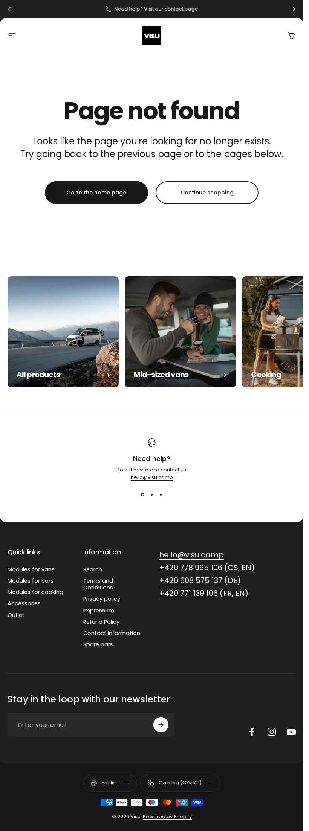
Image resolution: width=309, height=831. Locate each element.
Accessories (24, 603)
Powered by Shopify (167, 816)
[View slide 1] (142, 494)
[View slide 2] (151, 494)
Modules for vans (31, 569)
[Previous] (10, 9)
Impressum (98, 610)
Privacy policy (101, 598)
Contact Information (111, 633)
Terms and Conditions (98, 584)
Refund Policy (101, 621)
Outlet (16, 615)
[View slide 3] (160, 494)
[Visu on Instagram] (271, 731)
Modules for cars (31, 580)
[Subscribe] (160, 724)
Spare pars (98, 644)
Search (92, 569)
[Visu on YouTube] (291, 731)
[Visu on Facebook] (252, 731)
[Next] (293, 9)
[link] (191, 555)
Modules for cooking (35, 592)
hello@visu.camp (152, 477)
